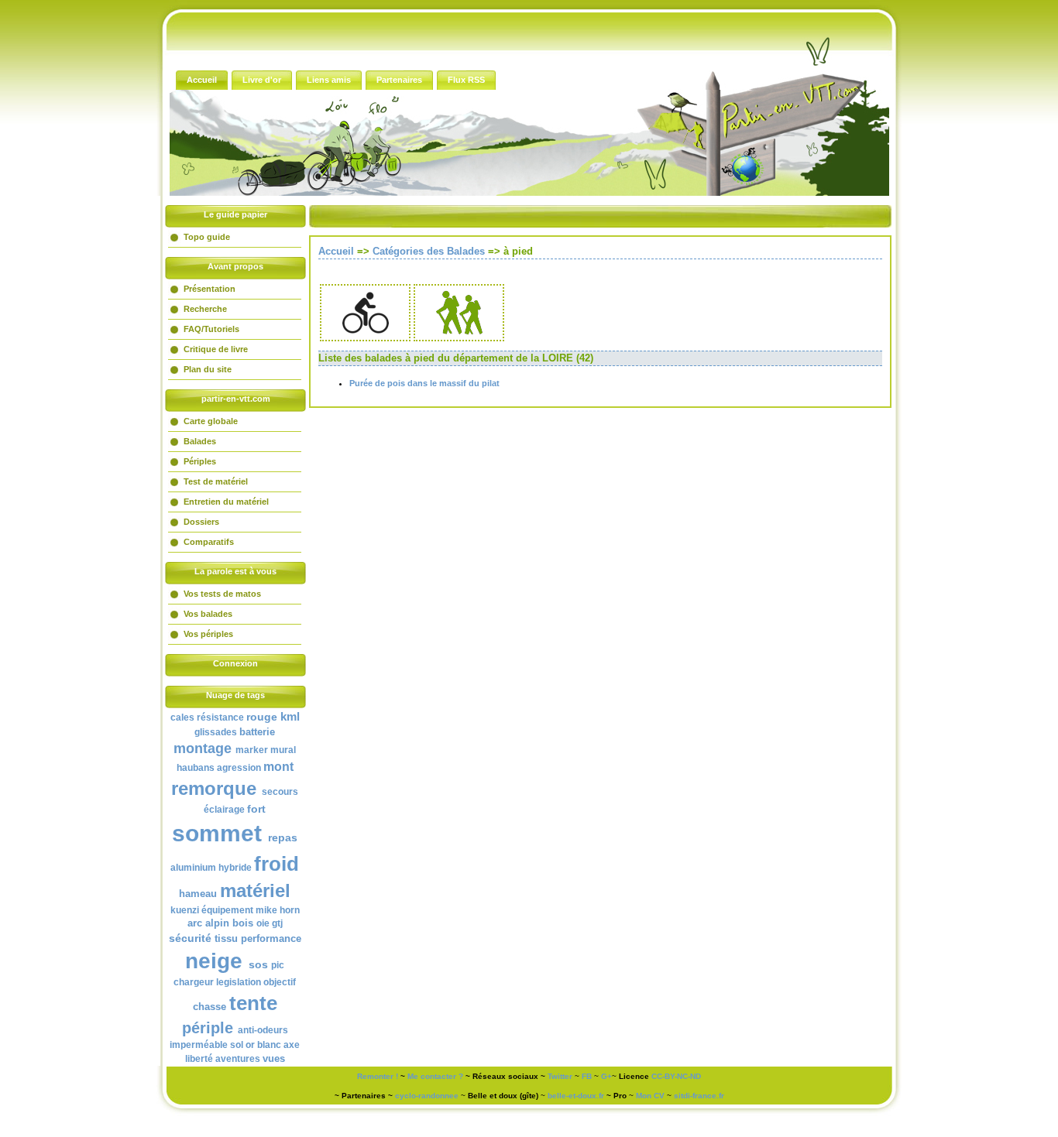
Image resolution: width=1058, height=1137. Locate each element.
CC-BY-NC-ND (676, 1076)
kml (290, 716)
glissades (215, 732)
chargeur (193, 982)
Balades (200, 441)
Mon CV (650, 1095)
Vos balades (208, 613)
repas (282, 837)
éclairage (224, 809)
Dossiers (201, 521)
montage (202, 748)
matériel (255, 890)
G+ (606, 1076)
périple (207, 1027)
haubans (196, 767)
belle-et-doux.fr (576, 1095)
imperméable (199, 1044)
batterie (257, 732)
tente (253, 1003)
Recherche (205, 308)
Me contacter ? (435, 1076)
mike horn (278, 910)
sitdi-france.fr (699, 1095)
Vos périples (208, 634)
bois (242, 923)
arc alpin (208, 923)
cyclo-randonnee (427, 1095)
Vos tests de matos (222, 593)
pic (277, 965)
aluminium (193, 867)
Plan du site (208, 369)
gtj (277, 923)
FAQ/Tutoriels (211, 329)
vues (274, 1058)
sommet (217, 833)
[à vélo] (365, 332)
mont (278, 766)
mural (283, 750)
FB (587, 1076)
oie (263, 923)
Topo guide (207, 236)
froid (276, 863)
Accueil (336, 251)
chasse (209, 1006)
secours (280, 791)
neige (213, 961)
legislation (238, 982)
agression (239, 767)
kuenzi (184, 910)
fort (256, 809)
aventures (237, 1058)
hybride (235, 867)
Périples (200, 461)
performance (271, 938)
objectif (279, 982)
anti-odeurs (263, 1030)
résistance (220, 717)
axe (291, 1044)
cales (182, 717)
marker (251, 750)
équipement (227, 910)
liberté (199, 1058)
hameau (198, 893)
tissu (226, 938)
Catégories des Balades (429, 251)
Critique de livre (216, 349)
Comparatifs (209, 541)
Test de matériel (216, 481)
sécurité (190, 938)
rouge (261, 717)
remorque (213, 788)
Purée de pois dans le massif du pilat (424, 383)
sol (236, 1044)
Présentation (209, 288)
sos (258, 964)
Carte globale (211, 421)
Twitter (560, 1076)
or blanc (263, 1044)
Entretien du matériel (226, 501)
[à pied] (459, 332)
